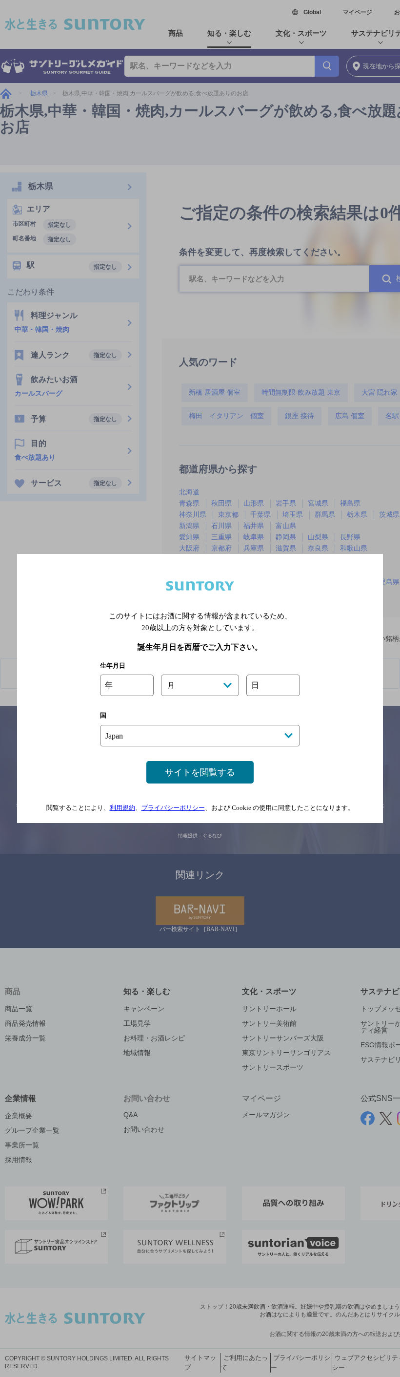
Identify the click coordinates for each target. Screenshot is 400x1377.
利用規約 (122, 807)
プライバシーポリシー (173, 807)
